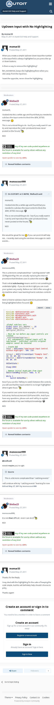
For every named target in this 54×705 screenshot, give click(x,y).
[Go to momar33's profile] (5, 48)
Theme (8, 697)
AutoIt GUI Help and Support (26, 36)
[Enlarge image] (12, 120)
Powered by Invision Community (27, 701)
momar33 (8, 34)
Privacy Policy (21, 697)
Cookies (45, 697)
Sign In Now (27, 654)
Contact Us (35, 697)
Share (13, 670)
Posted (17, 50)
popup (48, 308)
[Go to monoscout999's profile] (5, 183)
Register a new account (27, 635)
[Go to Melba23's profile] (5, 102)
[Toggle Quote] (6, 194)
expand (40, 308)
